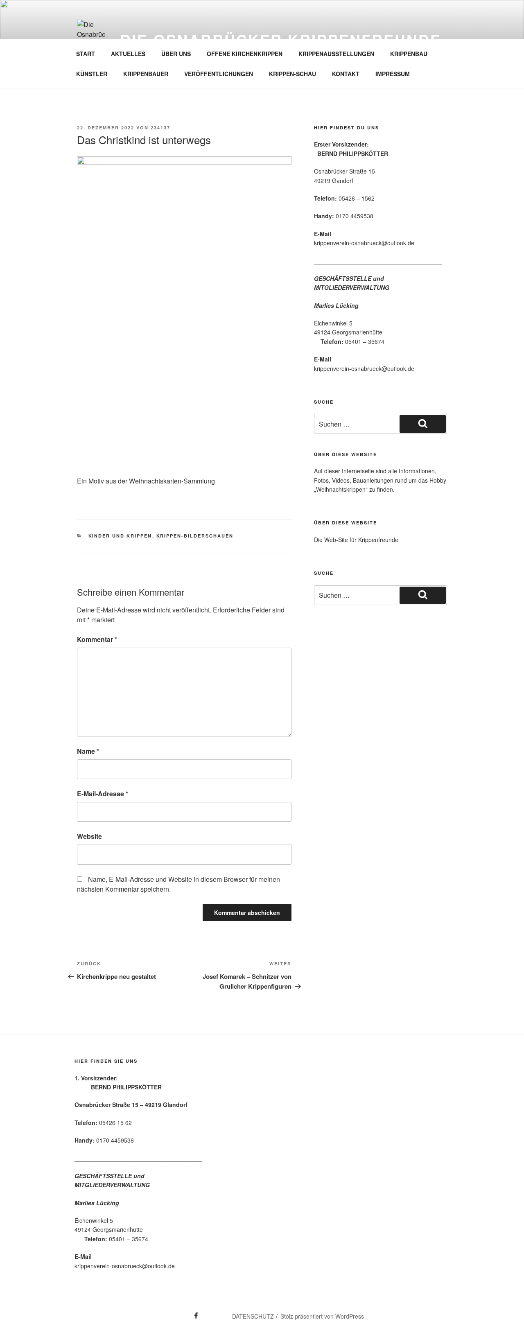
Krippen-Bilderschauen (195, 536)
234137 (160, 127)
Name (88, 751)
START (85, 54)
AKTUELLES (128, 54)
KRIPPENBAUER (145, 74)
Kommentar (97, 639)
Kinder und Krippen (120, 536)
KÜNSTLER (91, 74)
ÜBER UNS (176, 54)
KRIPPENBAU (408, 54)
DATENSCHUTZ (253, 1316)
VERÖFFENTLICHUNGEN (218, 74)
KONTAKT (345, 74)
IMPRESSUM (392, 74)
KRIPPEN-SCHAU (292, 74)
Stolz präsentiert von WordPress (322, 1316)
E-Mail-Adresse (102, 793)
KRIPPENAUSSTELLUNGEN (336, 54)
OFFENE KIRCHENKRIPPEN (244, 54)
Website (89, 836)
